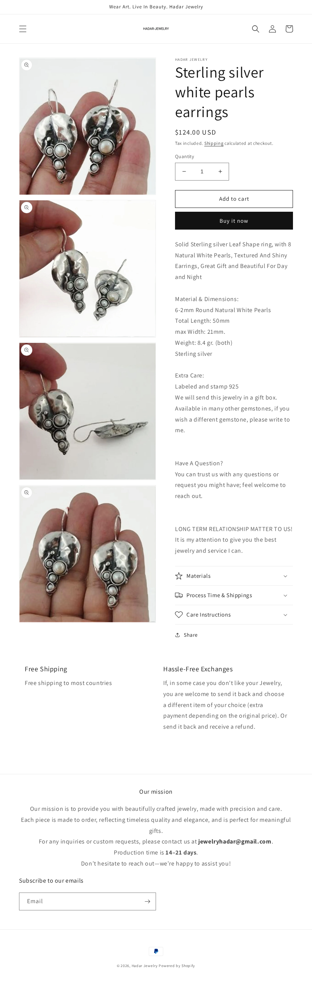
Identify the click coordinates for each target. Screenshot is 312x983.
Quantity (184, 156)
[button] (22, 29)
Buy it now (234, 220)
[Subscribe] (147, 901)
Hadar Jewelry (145, 965)
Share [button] (191, 634)
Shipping (214, 143)
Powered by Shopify (177, 965)
